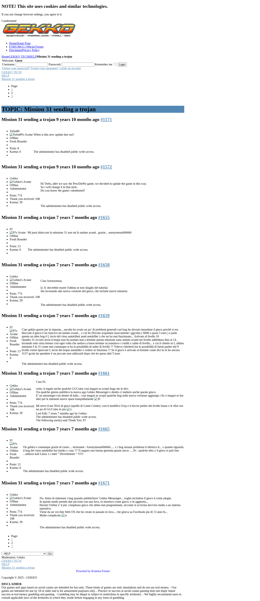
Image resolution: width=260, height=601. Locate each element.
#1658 (104, 264)
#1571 (106, 119)
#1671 (104, 482)
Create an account (70, 68)
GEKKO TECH (19, 56)
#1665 (104, 428)
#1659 (104, 315)
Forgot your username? (44, 68)
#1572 (106, 166)
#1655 (104, 217)
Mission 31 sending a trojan (18, 79)
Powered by (83, 571)
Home (5, 56)
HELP (33, 56)
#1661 (104, 373)
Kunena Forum (100, 571)
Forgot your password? (16, 68)
